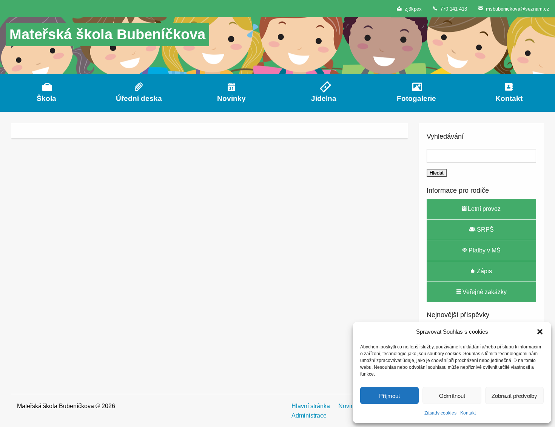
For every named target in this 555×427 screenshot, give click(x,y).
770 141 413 (452, 9)
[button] (540, 332)
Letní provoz (483, 209)
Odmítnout (452, 395)
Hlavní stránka (310, 406)
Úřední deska (139, 98)
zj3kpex (412, 9)
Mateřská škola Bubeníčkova (107, 34)
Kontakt (468, 413)
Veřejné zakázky (484, 292)
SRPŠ (484, 229)
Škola (46, 98)
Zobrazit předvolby (514, 395)
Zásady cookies (440, 413)
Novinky (231, 98)
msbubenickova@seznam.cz (516, 9)
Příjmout (389, 395)
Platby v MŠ (484, 250)
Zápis (483, 271)
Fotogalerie (416, 98)
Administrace (309, 415)
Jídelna (323, 98)
